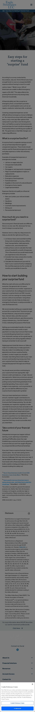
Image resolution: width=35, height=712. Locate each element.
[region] (17, 697)
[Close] (32, 684)
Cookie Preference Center (17, 703)
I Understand (17, 708)
